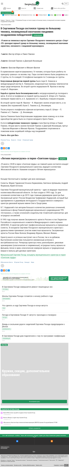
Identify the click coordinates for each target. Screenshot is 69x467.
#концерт (27, 262)
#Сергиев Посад (5, 140)
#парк (32, 262)
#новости (13, 140)
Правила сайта (39, 465)
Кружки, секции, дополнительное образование (26, 373)
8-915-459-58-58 (4, 448)
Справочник (40, 8)
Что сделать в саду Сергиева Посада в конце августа (25, 305)
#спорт (19, 140)
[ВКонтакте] (2, 148)
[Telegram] (6, 148)
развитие (62, 465)
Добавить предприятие (34, 428)
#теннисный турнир (28, 140)
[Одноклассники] (4, 148)
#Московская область (7, 262)
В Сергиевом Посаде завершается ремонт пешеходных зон (27, 287)
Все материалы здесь (34, 401)
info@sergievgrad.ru (5, 446)
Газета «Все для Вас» (59, 8)
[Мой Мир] (9, 148)
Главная (8, 8)
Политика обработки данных (28, 465)
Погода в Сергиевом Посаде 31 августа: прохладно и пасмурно (29, 315)
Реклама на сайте (18, 465)
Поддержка (56, 465)
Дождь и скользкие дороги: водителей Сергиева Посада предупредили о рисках (33, 325)
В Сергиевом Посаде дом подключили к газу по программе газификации (33, 336)
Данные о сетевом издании (7, 465)
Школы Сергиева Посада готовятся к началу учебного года (27, 296)
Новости (23, 8)
